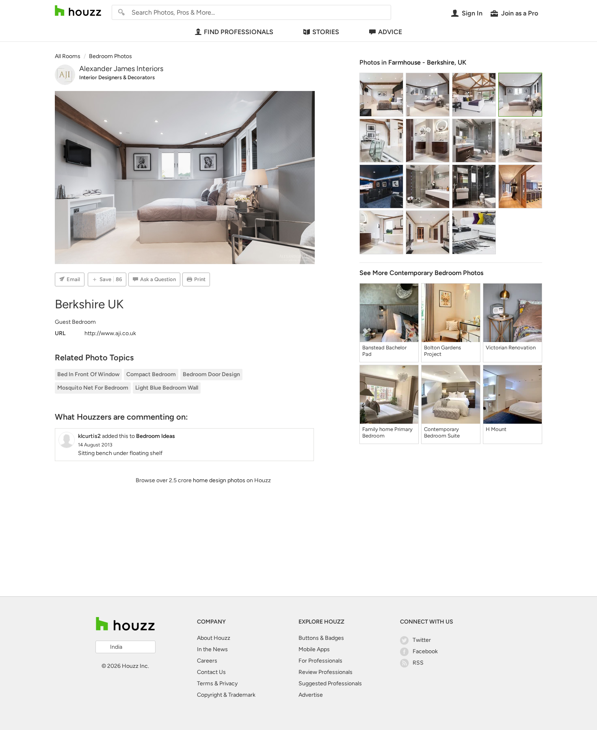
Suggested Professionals (330, 683)
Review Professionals (325, 672)
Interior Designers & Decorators (117, 77)
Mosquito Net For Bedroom (92, 387)
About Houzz (213, 638)
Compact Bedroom (151, 374)
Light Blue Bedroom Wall (166, 387)
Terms (205, 683)
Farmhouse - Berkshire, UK (427, 62)
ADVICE (390, 32)
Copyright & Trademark (226, 694)
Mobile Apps (314, 649)
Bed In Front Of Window (88, 374)
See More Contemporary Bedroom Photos (421, 273)
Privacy (228, 683)
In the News (212, 649)
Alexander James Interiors (121, 68)
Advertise (310, 694)
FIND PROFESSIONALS (238, 32)
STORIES (325, 32)
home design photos (219, 480)
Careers (207, 660)
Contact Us (211, 672)
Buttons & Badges (321, 638)
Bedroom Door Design (211, 374)
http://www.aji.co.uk (110, 333)
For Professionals (320, 660)
